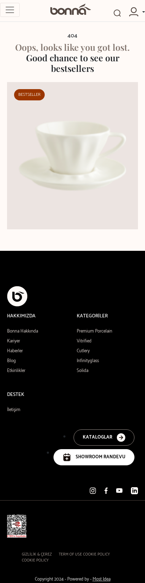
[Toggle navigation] (10, 10)
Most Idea (102, 579)
